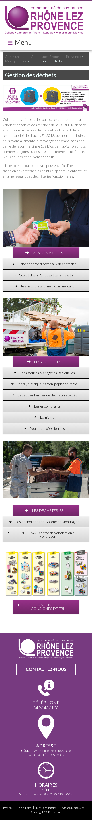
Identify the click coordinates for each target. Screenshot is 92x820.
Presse (7, 808)
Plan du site (24, 808)
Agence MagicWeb (73, 808)
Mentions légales (46, 808)
